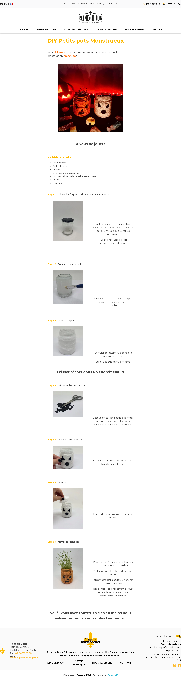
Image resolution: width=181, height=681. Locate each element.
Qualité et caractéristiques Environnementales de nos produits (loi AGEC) (160, 657)
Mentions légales (172, 641)
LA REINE (23, 29)
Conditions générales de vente (165, 647)
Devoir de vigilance (171, 644)
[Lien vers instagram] (174, 665)
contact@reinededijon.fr (24, 657)
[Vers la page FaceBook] (179, 665)
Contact (157, 29)
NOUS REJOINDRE (102, 663)
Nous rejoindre (134, 29)
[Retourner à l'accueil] (90, 17)
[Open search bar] (179, 4)
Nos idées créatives (76, 29)
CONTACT (125, 663)
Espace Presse (173, 650)
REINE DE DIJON (55, 663)
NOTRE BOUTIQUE (79, 663)
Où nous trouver (106, 29)
